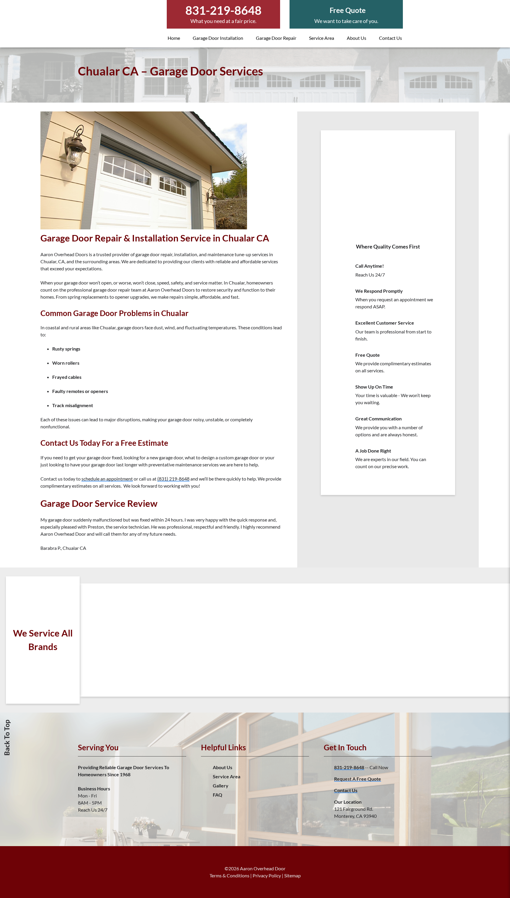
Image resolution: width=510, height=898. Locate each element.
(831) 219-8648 (173, 478)
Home (174, 38)
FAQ (217, 794)
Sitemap (292, 875)
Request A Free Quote (357, 779)
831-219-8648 (349, 767)
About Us (356, 38)
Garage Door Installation (218, 38)
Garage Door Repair (276, 38)
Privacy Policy (267, 875)
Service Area (321, 38)
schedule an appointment (107, 478)
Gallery (220, 785)
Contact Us (390, 38)
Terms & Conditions (229, 875)
